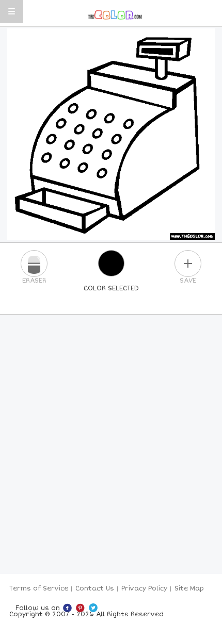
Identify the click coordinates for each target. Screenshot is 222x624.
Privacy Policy (144, 589)
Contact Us (94, 589)
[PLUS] (188, 263)
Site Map (189, 589)
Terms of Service (38, 589)
